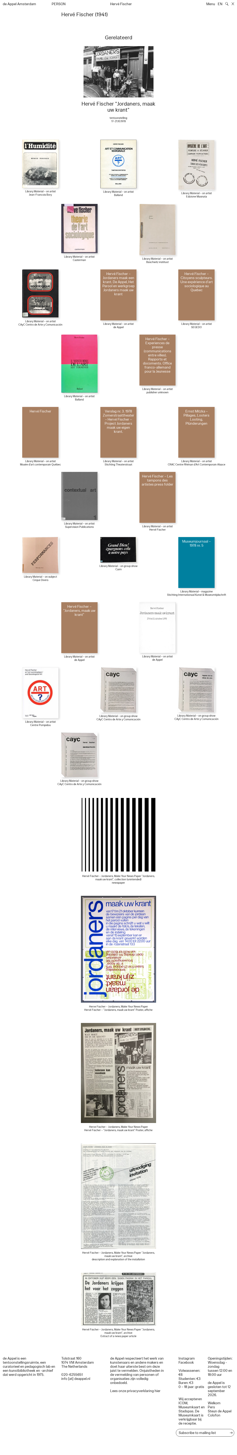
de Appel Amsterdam (19, 4)
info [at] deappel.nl (75, 1378)
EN (220, 4)
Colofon (214, 1415)
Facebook (186, 1362)
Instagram (186, 1358)
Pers (211, 1407)
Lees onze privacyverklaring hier (135, 1391)
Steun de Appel (219, 1411)
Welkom (214, 1403)
